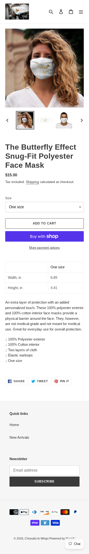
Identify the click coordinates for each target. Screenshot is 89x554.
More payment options (44, 247)
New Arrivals (19, 437)
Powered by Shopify (62, 538)
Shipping (32, 182)
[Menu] (81, 11)
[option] (25, 120)
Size (8, 198)
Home (14, 425)
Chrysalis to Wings (37, 538)
